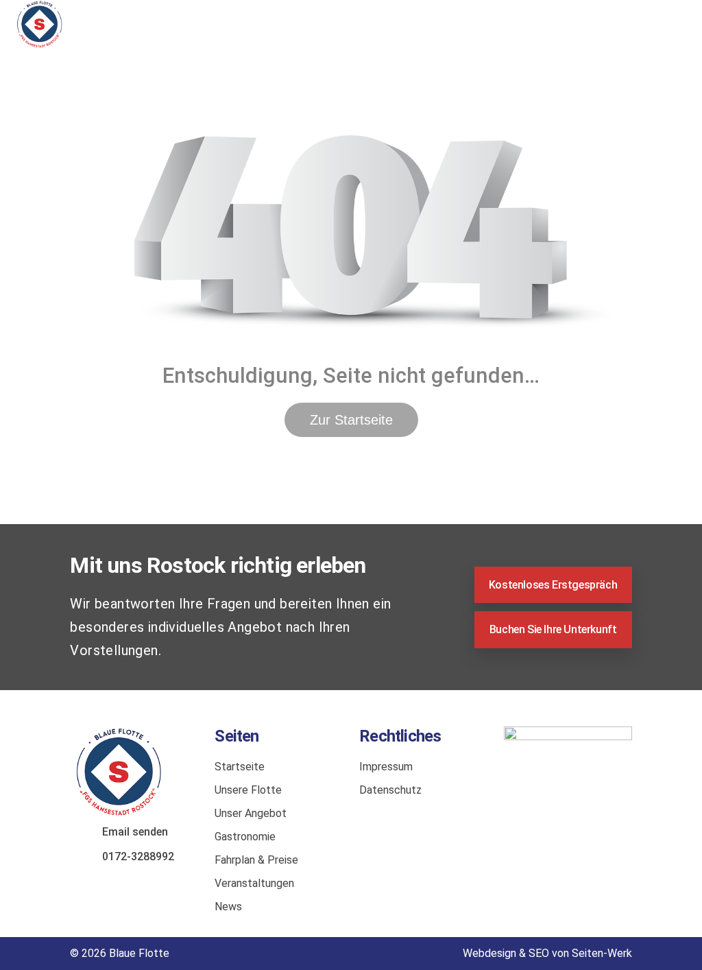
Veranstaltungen (254, 883)
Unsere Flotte (248, 789)
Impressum (386, 766)
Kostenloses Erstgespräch (553, 584)
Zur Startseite (351, 419)
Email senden (135, 831)
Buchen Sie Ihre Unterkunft (553, 629)
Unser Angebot (251, 813)
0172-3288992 (138, 856)
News (228, 906)
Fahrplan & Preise (256, 859)
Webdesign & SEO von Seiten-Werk (547, 953)
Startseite (240, 766)
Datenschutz (390, 789)
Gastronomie (245, 836)
